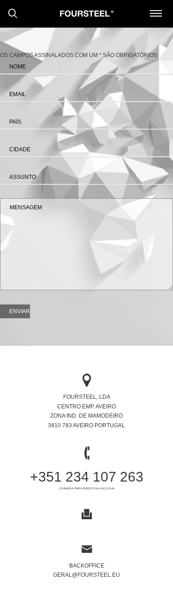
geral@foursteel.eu (86, 575)
